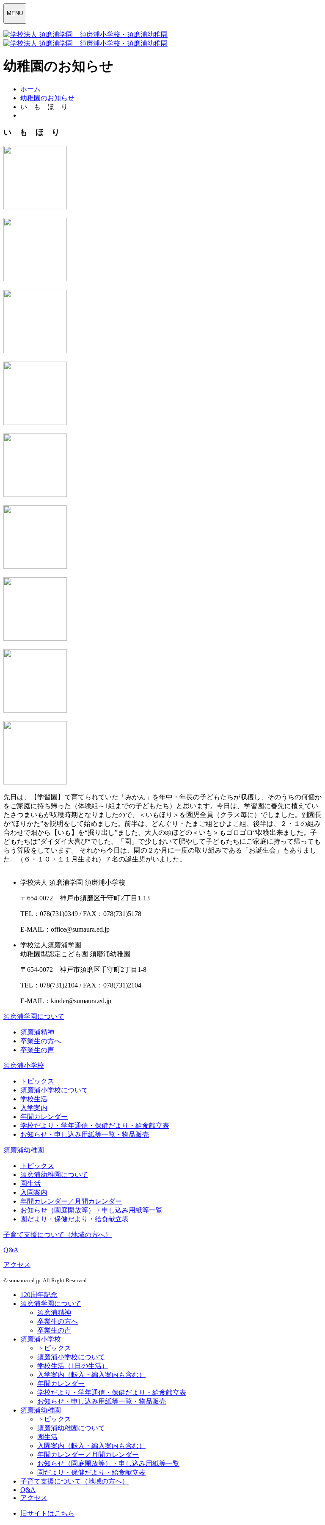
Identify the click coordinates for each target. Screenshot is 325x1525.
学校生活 (33, 1099)
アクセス (16, 1264)
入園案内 (33, 1192)
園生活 (30, 1183)
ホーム (30, 89)
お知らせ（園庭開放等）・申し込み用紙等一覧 (91, 1210)
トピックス (37, 1081)
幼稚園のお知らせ (47, 97)
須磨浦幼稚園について (54, 1174)
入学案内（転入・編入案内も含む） (91, 1374)
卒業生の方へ (40, 1041)
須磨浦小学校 (23, 1065)
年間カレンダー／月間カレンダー (71, 1201)
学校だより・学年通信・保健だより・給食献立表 (94, 1125)
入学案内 (33, 1107)
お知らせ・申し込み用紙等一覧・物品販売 (84, 1134)
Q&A (11, 1249)
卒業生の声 (37, 1049)
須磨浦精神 (37, 1032)
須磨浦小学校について (54, 1090)
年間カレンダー (44, 1116)
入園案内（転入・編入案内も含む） (91, 1445)
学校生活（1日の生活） (72, 1365)
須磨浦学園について (33, 1016)
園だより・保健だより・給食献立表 (74, 1219)
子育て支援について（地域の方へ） (57, 1234)
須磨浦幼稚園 (23, 1150)
